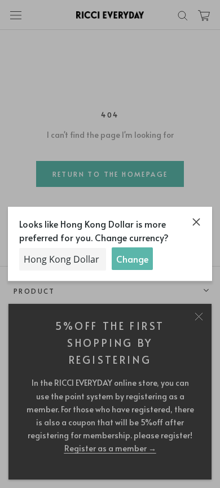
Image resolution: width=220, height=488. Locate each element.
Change (132, 258)
